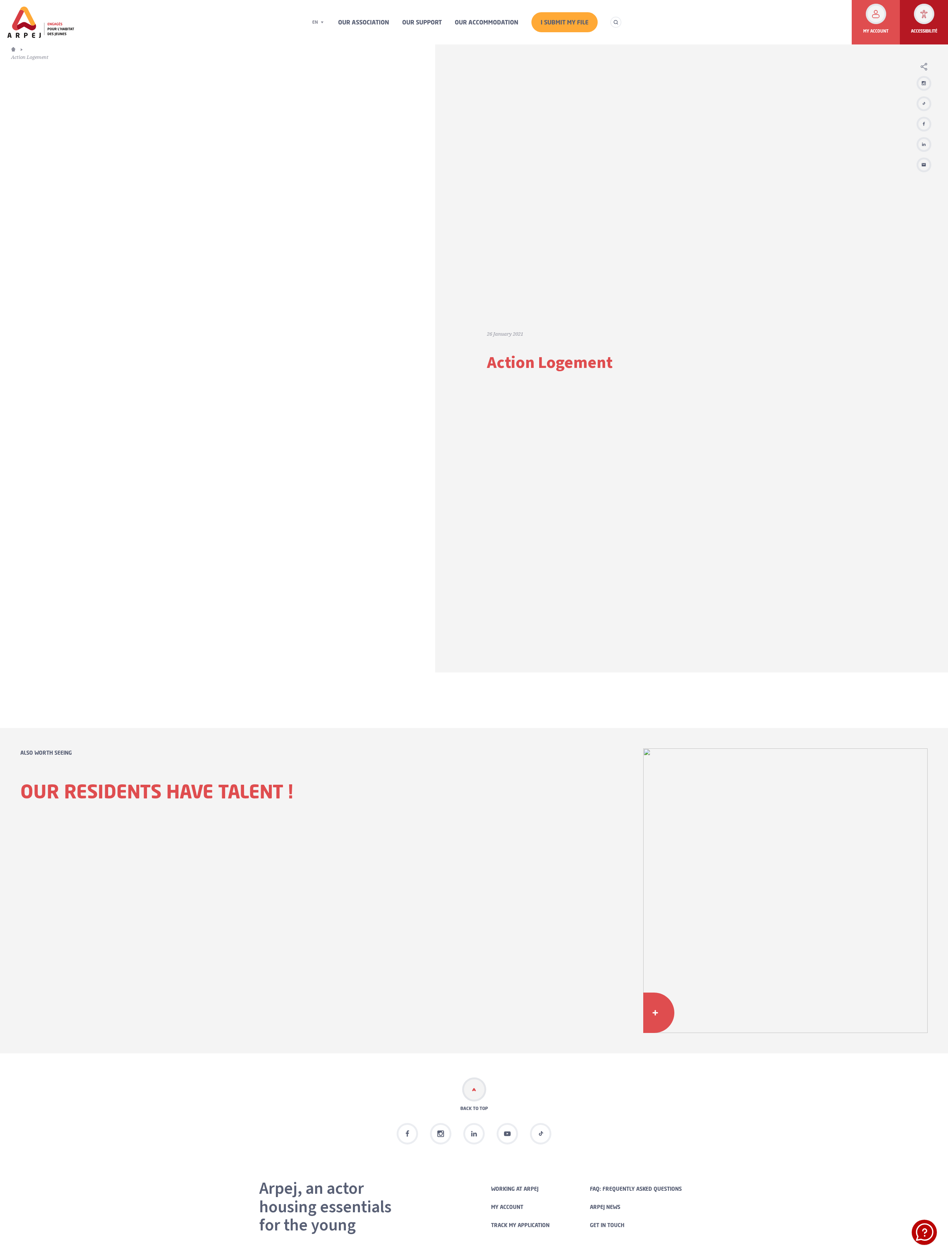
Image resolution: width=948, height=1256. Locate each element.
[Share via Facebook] (924, 124)
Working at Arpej (514, 1188)
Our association (363, 22)
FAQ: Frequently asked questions (636, 1188)
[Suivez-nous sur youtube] (507, 1133)
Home (17, 48)
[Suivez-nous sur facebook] (407, 1133)
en (315, 22)
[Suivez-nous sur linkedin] (474, 1133)
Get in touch (607, 1225)
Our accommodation (486, 22)
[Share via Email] (924, 164)
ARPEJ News (605, 1206)
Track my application (520, 1225)
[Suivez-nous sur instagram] (924, 83)
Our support (422, 22)
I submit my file (564, 22)
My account (507, 1206)
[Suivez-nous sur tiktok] (540, 1133)
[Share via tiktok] (924, 103)
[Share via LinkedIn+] (924, 144)
